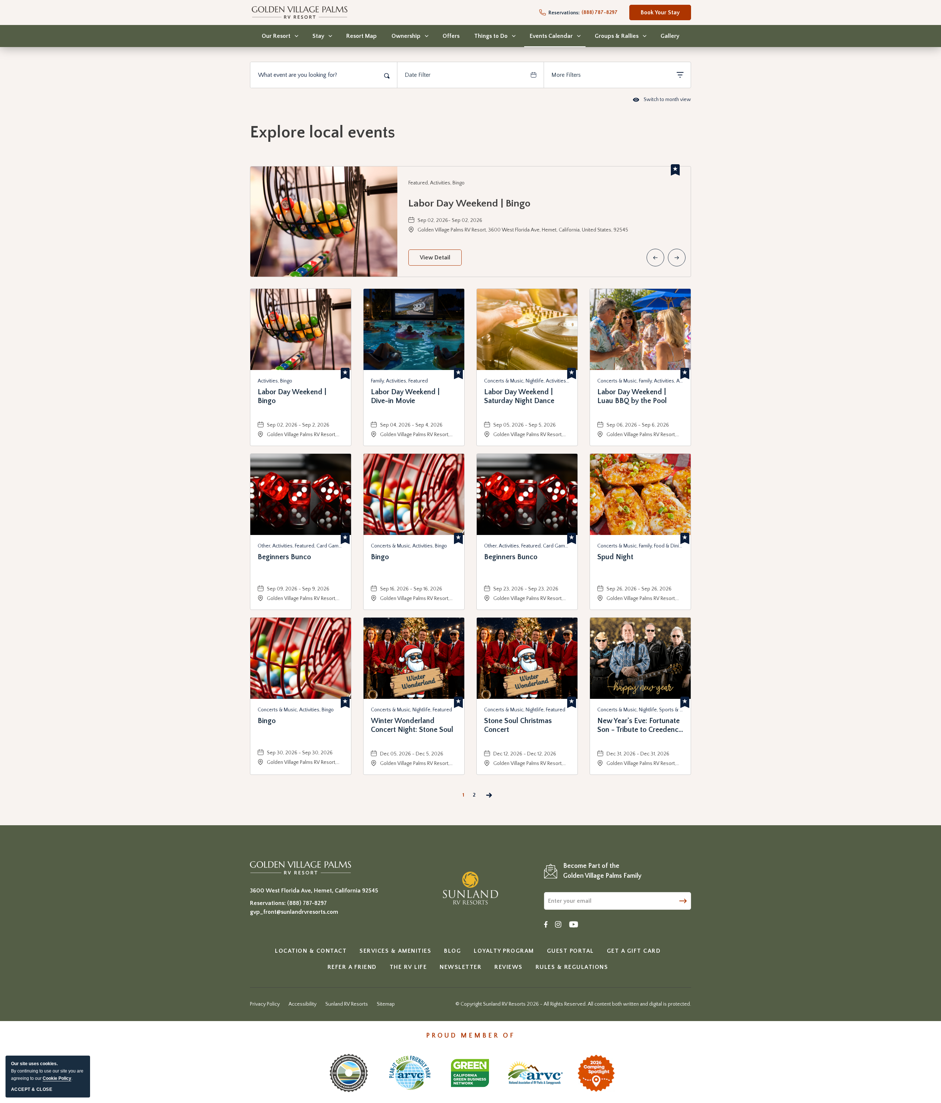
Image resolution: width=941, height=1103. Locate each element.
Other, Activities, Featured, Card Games (301, 546)
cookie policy (57, 1078)
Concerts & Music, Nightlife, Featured (411, 710)
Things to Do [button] (491, 36)
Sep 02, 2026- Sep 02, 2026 (450, 220)
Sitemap (386, 1004)
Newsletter (461, 967)
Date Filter (417, 75)
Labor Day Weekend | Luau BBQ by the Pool (632, 396)
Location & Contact (311, 951)
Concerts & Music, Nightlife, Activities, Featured (527, 381)
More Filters (566, 75)
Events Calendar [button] (551, 36)
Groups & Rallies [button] (616, 36)
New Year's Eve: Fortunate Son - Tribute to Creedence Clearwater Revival (639, 725)
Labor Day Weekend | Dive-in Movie (405, 396)
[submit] (683, 900)
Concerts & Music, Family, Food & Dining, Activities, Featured (640, 546)
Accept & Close (31, 1089)
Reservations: (563, 13)
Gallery (670, 36)
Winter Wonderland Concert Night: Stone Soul (412, 725)
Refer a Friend (352, 967)
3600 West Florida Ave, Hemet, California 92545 (314, 890)
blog (452, 951)
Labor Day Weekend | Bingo (469, 203)
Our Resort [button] (276, 36)
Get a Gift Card (634, 951)
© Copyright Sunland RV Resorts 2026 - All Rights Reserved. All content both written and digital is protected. (573, 1004)
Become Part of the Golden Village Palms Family (602, 871)
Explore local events (322, 132)
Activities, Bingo (275, 381)
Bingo (380, 557)
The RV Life (408, 967)
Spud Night (615, 557)
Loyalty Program (504, 951)
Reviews (508, 967)
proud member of (470, 1035)
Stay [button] (318, 36)
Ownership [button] (406, 36)
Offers (451, 36)
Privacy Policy (265, 1004)
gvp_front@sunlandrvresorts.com (294, 912)
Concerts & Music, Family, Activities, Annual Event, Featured (640, 381)
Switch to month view (662, 100)
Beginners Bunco (284, 557)
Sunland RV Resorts (346, 1004)
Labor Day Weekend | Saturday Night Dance (519, 396)
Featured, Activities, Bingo (436, 183)
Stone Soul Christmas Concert (518, 725)
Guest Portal (570, 951)
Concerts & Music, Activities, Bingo (409, 546)
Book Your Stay (660, 14)
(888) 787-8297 (307, 903)
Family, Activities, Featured (399, 381)
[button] (435, 257)
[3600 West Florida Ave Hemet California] (300, 867)
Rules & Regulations (572, 967)
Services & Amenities (395, 951)
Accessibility (302, 1004)
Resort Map (361, 36)
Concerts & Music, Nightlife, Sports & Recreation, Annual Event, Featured (640, 710)
